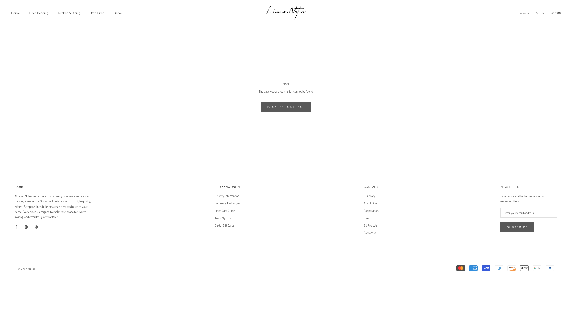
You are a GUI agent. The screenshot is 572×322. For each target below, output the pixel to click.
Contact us (370, 233)
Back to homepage (286, 106)
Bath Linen (97, 13)
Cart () (556, 13)
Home (15, 13)
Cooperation (371, 210)
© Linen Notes (26, 268)
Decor (118, 13)
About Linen (371, 203)
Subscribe (517, 227)
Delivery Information (227, 196)
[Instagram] (26, 226)
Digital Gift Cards (224, 225)
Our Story (369, 196)
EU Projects (370, 225)
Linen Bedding (38, 13)
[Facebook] (16, 226)
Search (540, 13)
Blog (366, 218)
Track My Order (224, 218)
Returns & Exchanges (227, 203)
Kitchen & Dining (69, 13)
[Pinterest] (36, 226)
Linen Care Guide (225, 210)
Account (525, 13)
